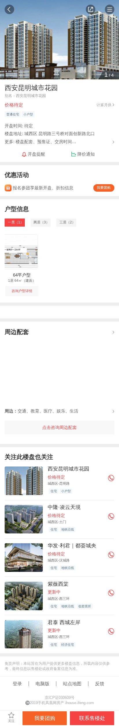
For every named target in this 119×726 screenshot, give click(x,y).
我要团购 (104, 188)
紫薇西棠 (58, 584)
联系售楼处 (92, 718)
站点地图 (72, 683)
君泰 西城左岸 (64, 622)
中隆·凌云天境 (64, 507)
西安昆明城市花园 (68, 469)
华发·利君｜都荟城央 (72, 545)
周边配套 (17, 332)
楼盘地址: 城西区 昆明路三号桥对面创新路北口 (50, 133)
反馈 (99, 683)
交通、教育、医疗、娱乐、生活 (41, 410)
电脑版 (42, 683)
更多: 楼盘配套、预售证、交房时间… (40, 141)
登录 (17, 683)
